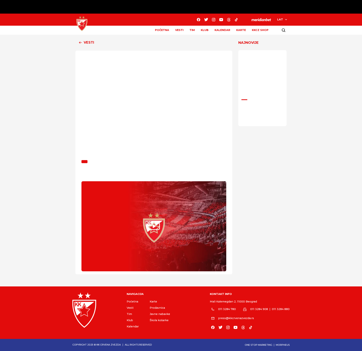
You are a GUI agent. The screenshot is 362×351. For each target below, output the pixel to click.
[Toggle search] (284, 30)
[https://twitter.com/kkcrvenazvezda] (206, 20)
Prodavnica (157, 307)
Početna (132, 301)
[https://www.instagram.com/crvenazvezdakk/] (214, 20)
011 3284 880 (281, 309)
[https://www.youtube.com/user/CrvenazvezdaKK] (221, 20)
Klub (130, 320)
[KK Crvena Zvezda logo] (96, 310)
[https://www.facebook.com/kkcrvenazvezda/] (199, 20)
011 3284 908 (259, 309)
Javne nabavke (160, 314)
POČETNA (162, 30)
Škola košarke (159, 320)
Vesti (130, 307)
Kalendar (133, 326)
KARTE (241, 30)
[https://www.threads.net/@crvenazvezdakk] (229, 20)
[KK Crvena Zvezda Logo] (81, 23)
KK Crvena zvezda (109, 344)
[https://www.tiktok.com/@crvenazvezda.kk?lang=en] (236, 20)
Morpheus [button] (283, 344)
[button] (153, 43)
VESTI (179, 30)
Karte (153, 301)
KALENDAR (222, 30)
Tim (129, 314)
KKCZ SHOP (260, 30)
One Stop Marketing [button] (258, 344)
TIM (192, 30)
